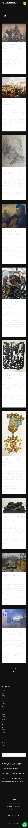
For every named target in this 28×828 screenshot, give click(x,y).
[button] (24, 824)
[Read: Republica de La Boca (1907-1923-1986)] (14, 433)
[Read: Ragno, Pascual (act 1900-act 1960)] (14, 151)
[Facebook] (9, 815)
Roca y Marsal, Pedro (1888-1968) (12, 633)
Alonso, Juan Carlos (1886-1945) (11, 778)
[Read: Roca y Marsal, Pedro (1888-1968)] (14, 618)
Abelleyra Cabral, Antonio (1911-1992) (12, 771)
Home (14, 799)
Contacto (14, 810)
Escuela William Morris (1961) (10, 768)
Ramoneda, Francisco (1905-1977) (12, 234)
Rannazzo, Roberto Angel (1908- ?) (11, 304)
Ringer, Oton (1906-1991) (10, 577)
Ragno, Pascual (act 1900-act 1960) (13, 172)
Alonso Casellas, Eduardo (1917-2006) (12, 781)
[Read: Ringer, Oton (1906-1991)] (14, 562)
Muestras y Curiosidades (14, 806)
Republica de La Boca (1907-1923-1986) (12, 462)
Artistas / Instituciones (14, 803)
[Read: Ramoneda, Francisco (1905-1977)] (14, 215)
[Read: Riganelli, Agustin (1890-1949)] (14, 506)
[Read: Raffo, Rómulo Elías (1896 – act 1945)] (14, 32)
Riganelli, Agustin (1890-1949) (14, 519)
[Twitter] (19, 815)
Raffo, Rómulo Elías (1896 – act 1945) (11, 48)
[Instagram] (12, 815)
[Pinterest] (15, 815)
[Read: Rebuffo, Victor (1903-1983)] (14, 356)
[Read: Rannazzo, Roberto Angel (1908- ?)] (14, 283)
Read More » (5, 71)
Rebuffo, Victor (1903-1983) (12, 377)
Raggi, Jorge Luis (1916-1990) (12, 103)
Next (15, 672)
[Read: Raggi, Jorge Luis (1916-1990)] (14, 87)
